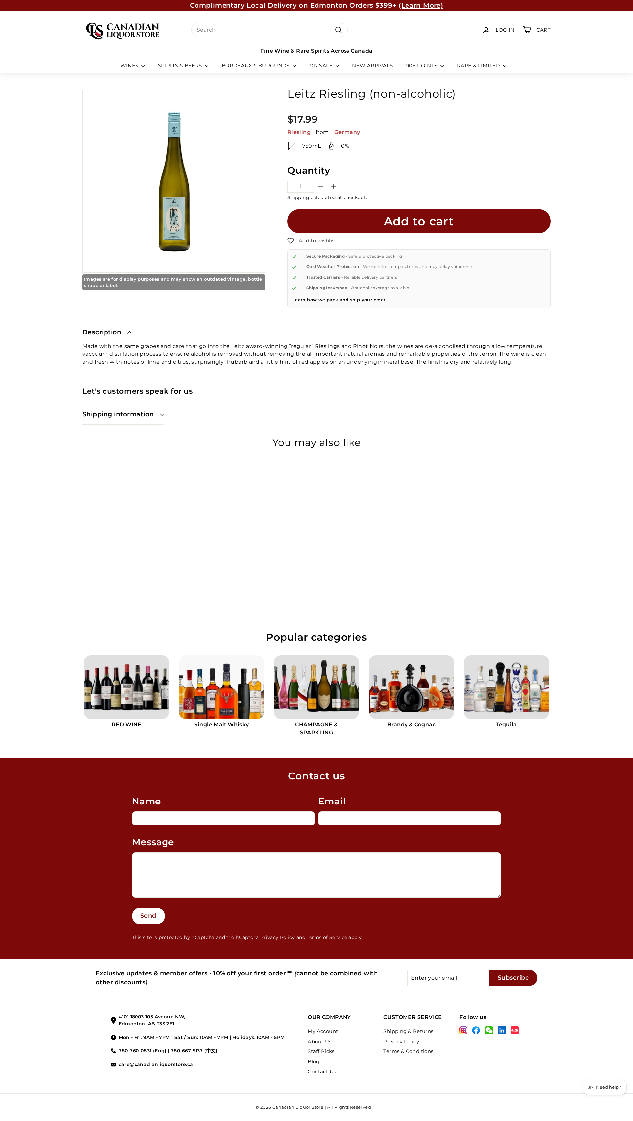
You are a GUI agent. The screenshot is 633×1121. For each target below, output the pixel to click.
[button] (312, 240)
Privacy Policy (277, 937)
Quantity (308, 170)
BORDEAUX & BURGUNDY (256, 65)
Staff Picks (321, 1051)
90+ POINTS (422, 65)
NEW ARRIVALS (372, 65)
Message (153, 842)
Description (101, 332)
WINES (130, 65)
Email (332, 801)
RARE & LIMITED (479, 65)
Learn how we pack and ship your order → (342, 299)
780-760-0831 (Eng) (142, 1051)
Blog (313, 1061)
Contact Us (322, 1071)
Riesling (299, 132)
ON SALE (321, 65)
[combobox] (269, 30)
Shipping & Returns (408, 1031)
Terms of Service (327, 937)
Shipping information (118, 414)
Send (148, 915)
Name (146, 801)
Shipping (298, 197)
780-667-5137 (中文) (194, 1051)
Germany (347, 132)
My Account (323, 1031)
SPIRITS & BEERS (180, 65)
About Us (319, 1041)
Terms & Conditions (408, 1051)
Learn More (377, 8)
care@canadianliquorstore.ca (156, 1064)
